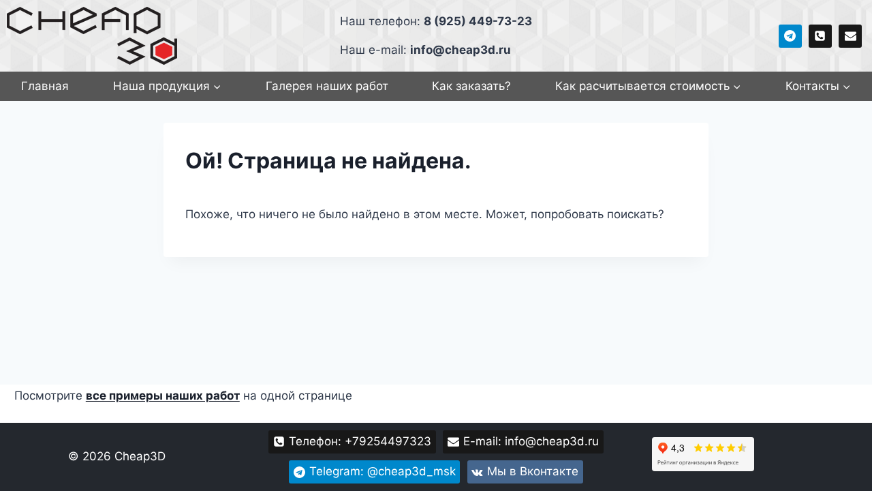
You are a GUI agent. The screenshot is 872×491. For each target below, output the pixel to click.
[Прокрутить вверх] (838, 477)
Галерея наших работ (327, 86)
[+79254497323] (820, 36)
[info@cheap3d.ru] (850, 36)
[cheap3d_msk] (790, 36)
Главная (45, 86)
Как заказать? (471, 86)
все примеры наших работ (163, 395)
